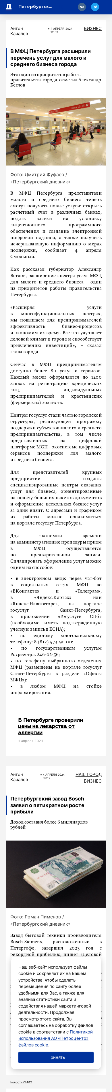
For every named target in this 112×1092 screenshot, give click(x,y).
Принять (56, 1057)
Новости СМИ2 (21, 1082)
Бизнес (93, 28)
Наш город (89, 774)
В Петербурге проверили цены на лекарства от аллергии (50, 726)
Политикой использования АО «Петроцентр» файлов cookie (55, 1038)
